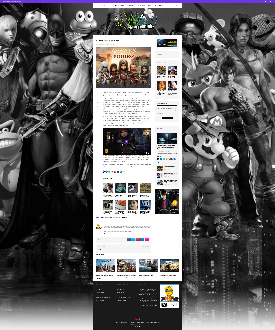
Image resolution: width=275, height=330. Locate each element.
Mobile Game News (100, 292)
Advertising (132, 322)
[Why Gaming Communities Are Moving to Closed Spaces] (160, 175)
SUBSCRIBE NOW (167, 118)
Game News (98, 289)
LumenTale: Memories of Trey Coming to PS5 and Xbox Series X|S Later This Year (148, 305)
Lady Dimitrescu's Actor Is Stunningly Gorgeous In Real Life (133, 212)
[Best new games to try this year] (160, 168)
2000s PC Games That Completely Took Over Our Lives (172, 78)
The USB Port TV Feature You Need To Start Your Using (132, 195)
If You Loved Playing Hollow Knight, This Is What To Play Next (145, 212)
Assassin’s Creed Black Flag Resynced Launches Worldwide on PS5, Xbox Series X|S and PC (105, 277)
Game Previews (141, 5)
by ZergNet (175, 62)
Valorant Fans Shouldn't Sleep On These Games (119, 195)
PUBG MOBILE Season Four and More (141, 247)
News (122, 5)
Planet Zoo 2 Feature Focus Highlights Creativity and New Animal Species (147, 297)
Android (102, 217)
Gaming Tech (151, 5)
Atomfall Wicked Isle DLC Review (146, 275)
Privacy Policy (149, 322)
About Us (118, 322)
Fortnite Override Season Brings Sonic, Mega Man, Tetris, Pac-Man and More (147, 290)
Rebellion (124, 217)
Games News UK (99, 273)
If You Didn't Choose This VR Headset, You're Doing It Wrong (107, 212)
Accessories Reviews (122, 303)
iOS (114, 217)
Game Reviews (130, 5)
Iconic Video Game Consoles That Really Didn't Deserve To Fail (120, 212)
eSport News (98, 294)
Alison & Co (100, 44)
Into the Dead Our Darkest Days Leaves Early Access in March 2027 (148, 294)
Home (117, 5)
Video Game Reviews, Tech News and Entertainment (12, 1)
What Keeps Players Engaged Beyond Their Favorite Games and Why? (170, 181)
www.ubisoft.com (145, 166)
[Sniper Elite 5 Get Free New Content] (169, 265)
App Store (131, 164)
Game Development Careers (102, 303)
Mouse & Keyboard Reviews (123, 297)
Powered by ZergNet (147, 178)
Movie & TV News (100, 300)
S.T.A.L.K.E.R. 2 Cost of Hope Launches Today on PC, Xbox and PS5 (148, 301)
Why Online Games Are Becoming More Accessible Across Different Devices (166, 147)
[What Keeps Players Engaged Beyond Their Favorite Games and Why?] (160, 182)
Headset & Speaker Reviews (123, 294)
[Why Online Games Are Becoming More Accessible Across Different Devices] (167, 138)
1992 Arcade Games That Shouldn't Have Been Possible (161, 78)
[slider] (120, 153)
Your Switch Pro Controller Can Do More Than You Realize (108, 195)
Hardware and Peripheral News (103, 297)
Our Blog (160, 5)
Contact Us (157, 322)
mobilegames (118, 217)
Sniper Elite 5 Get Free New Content (168, 275)
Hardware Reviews (121, 300)
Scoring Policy (124, 322)
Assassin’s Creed (108, 217)
